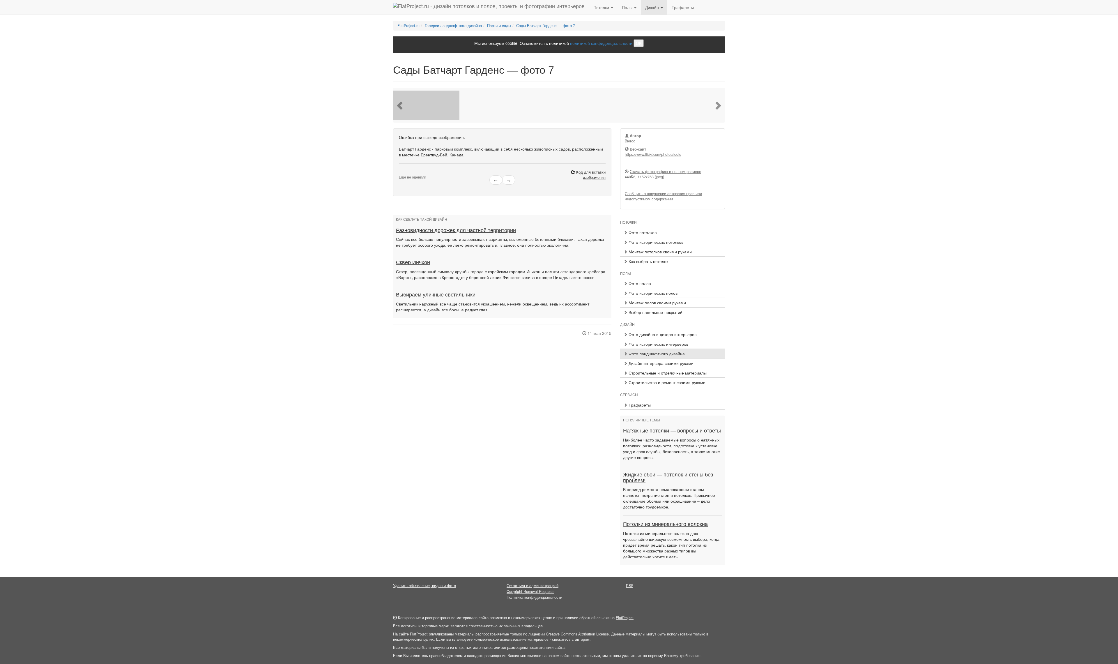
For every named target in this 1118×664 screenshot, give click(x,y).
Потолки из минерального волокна (665, 524)
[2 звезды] (404, 172)
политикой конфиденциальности (601, 43)
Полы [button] (628, 7)
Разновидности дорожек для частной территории (456, 230)
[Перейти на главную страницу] (489, 7)
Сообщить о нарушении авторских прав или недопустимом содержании (663, 196)
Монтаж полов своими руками (656, 302)
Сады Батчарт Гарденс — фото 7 (545, 25)
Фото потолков (642, 232)
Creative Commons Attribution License (577, 634)
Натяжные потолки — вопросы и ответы (672, 431)
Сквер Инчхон (413, 262)
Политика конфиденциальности (534, 597)
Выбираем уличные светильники (435, 295)
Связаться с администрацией (532, 585)
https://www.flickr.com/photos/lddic (653, 154)
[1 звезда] (400, 172)
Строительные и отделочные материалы (667, 373)
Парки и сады (499, 25)
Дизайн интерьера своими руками (660, 363)
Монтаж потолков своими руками (659, 252)
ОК (638, 43)
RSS (629, 585)
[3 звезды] (407, 172)
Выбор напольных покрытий (654, 312)
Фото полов (639, 283)
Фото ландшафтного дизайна (656, 353)
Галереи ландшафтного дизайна (453, 25)
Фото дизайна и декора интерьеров (661, 334)
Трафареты (683, 7)
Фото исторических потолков (655, 242)
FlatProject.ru (408, 25)
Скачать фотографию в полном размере (665, 171)
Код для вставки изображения (591, 174)
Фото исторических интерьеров (657, 344)
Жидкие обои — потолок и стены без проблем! (668, 477)
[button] (400, 105)
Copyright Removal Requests (530, 591)
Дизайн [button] (652, 7)
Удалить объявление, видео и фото (424, 585)
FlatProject (625, 617)
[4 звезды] (411, 172)
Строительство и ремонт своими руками (666, 382)
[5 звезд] (414, 172)
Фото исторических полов (652, 293)
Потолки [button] (601, 7)
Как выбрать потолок (647, 261)
